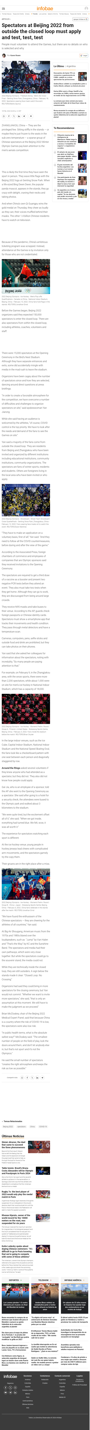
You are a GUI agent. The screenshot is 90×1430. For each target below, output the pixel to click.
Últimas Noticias (27, 1404)
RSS (27, 1408)
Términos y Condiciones (79, 1380)
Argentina (62, 1379)
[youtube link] (5, 1392)
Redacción (45, 1379)
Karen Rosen (15, 55)
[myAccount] (86, 8)
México (27, 1394)
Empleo (45, 1383)
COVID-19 (43, 1127)
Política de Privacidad (79, 1385)
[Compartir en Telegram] (24, 116)
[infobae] (45, 8)
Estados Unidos (27, 1390)
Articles (6, 19)
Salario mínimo (50, 14)
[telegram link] (10, 1392)
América (28, 1379)
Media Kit (62, 1397)
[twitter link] (10, 1387)
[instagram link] (15, 1387)
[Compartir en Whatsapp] (4, 116)
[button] (3, 9)
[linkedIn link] (15, 1392)
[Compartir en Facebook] (9, 116)
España (27, 1387)
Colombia (27, 1383)
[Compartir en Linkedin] (19, 116)
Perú (27, 1397)
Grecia (24, 14)
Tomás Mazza (61, 14)
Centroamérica (28, 1401)
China (32, 1127)
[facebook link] (5, 1387)
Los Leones (40, 14)
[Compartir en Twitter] (14, 116)
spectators (21, 1127)
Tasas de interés (15, 14)
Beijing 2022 (8, 1127)
